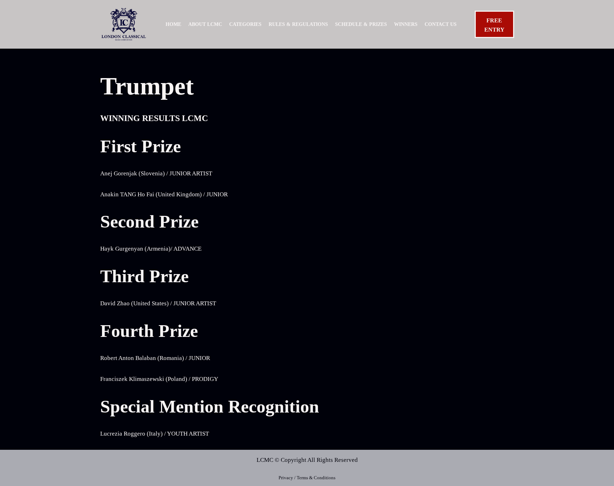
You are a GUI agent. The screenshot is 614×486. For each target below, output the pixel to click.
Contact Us (441, 24)
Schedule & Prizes (361, 24)
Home (173, 24)
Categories (245, 24)
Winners (406, 24)
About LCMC (205, 24)
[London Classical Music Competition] (123, 24)
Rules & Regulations (298, 24)
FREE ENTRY (494, 25)
